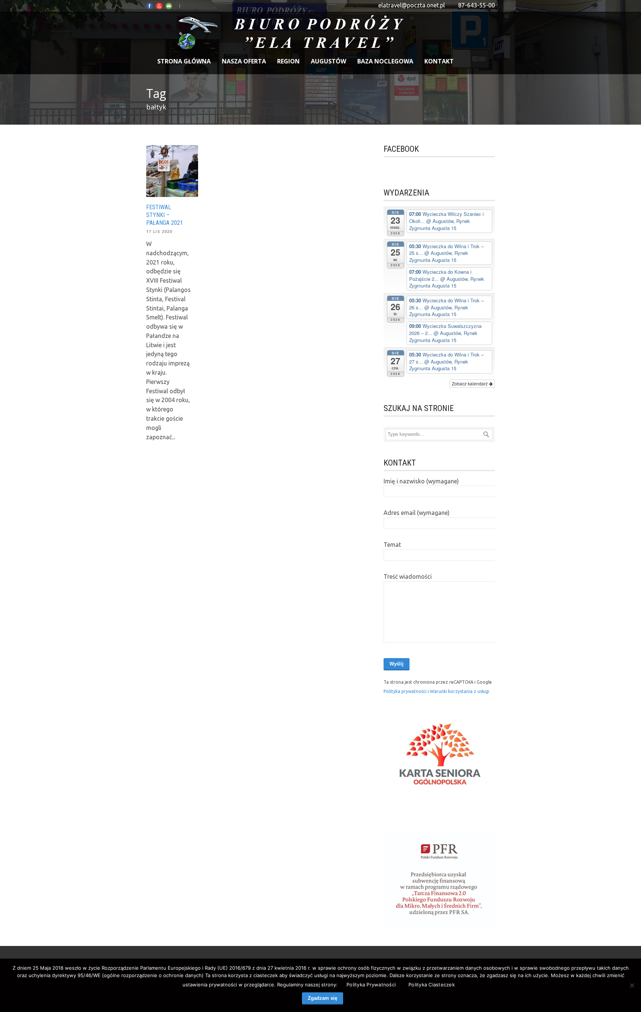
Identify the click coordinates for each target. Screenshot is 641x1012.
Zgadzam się (322, 998)
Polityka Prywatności (371, 985)
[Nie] (631, 985)
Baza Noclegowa (385, 61)
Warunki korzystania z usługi (459, 691)
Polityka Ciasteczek (431, 985)
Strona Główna (184, 61)
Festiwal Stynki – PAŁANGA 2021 (164, 215)
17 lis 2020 (159, 231)
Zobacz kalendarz (470, 383)
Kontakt (439, 61)
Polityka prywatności (406, 691)
